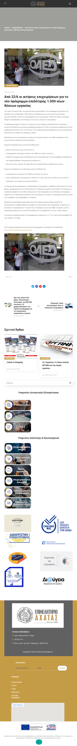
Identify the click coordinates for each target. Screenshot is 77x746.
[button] (70, 3)
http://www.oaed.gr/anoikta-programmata (18, 230)
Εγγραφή (62, 668)
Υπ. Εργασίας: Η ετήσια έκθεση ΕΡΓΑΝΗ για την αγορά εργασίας (55, 365)
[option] (20, 352)
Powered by (44, 652)
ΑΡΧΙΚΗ (7, 28)
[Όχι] (75, 740)
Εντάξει (39, 742)
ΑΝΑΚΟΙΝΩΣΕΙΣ (17, 28)
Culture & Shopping (15, 362)
